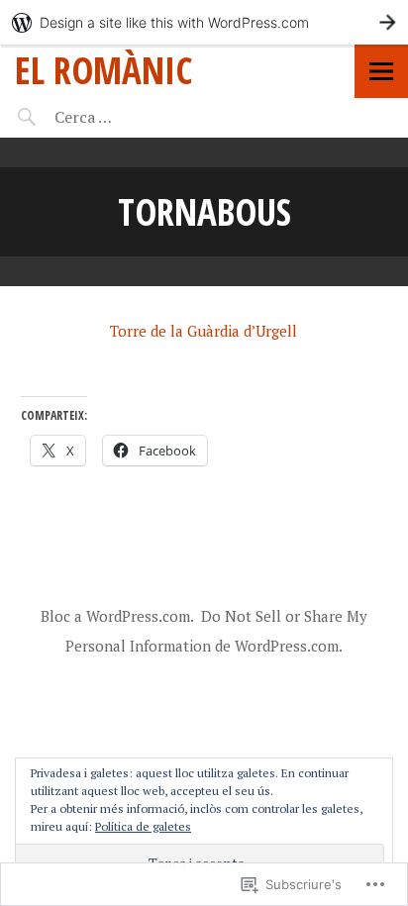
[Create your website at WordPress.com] (204, 22)
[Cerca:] (136, 117)
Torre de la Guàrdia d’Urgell (203, 331)
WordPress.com (287, 645)
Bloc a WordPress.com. (117, 616)
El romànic (103, 70)
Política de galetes (143, 826)
